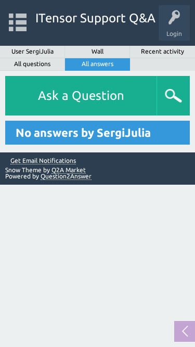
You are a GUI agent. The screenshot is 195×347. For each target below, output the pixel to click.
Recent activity (162, 51)
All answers (97, 63)
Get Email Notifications (43, 161)
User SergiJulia (32, 51)
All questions (32, 63)
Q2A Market (68, 169)
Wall (97, 51)
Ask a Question (81, 95)
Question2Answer (66, 176)
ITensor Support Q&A (95, 18)
